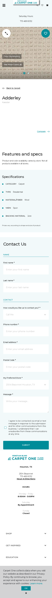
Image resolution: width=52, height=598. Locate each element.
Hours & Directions (26, 479)
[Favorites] (42, 5)
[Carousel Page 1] (24, 73)
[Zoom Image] (6, 33)
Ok (26, 588)
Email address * (10, 342)
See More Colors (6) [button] (13, 64)
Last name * (8, 280)
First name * (9, 263)
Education (12, 557)
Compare (41, 131)
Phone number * (11, 324)
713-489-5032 (26, 21)
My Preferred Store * (12, 378)
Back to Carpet (13, 88)
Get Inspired (13, 545)
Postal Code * (9, 360)
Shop (9, 533)
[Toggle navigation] (4, 5)
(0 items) (47, 5)
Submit (26, 445)
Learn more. (36, 583)
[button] (37, 5)
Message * (8, 394)
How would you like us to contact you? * (21, 308)
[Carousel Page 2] (28, 73)
